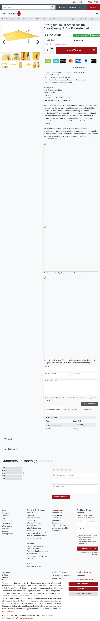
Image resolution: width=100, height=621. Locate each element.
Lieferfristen (6, 523)
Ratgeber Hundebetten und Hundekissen (37, 552)
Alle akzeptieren (83, 584)
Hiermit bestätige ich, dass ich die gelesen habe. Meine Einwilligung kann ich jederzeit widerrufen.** (88, 539)
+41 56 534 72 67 (91, 2)
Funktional (10, 618)
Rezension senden (61, 497)
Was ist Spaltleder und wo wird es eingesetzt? (37, 537)
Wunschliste (79, 40)
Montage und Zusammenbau (58, 521)
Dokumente (86, 409)
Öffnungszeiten (8, 526)
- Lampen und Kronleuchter (61, 577)
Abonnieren (86, 548)
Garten (20, 19)
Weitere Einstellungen (24, 618)
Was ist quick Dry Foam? (36, 533)
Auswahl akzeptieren (83, 594)
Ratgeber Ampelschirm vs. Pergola (37, 557)
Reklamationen (57, 531)
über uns (5, 528)
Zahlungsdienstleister (27, 615)
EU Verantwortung (71, 409)
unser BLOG (31, 513)
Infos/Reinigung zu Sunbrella (34, 529)
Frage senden (88, 404)
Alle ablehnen (83, 589)
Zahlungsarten (7, 534)
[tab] (53, 409)
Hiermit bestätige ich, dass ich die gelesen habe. (71, 399)
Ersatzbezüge (48, 19)
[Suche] (52, 7)
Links (4, 521)
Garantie (5, 516)
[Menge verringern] (52, 52)
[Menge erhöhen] (52, 48)
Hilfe (3, 518)
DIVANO (5, 575)
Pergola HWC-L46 (34, 566)
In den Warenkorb (75, 50)
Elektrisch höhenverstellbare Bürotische (34, 517)
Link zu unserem (60, 528)
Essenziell (9, 615)
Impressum (53, 606)
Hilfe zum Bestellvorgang (61, 525)
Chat (75, 2)
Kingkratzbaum (7, 577)
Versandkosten (63, 44)
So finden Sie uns (58, 513)
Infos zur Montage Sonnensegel (34, 524)
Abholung (5, 513)
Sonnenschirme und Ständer (33, 19)
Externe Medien (47, 615)
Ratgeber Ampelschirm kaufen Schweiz (35, 547)
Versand (5, 531)
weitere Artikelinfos (53, 409)
